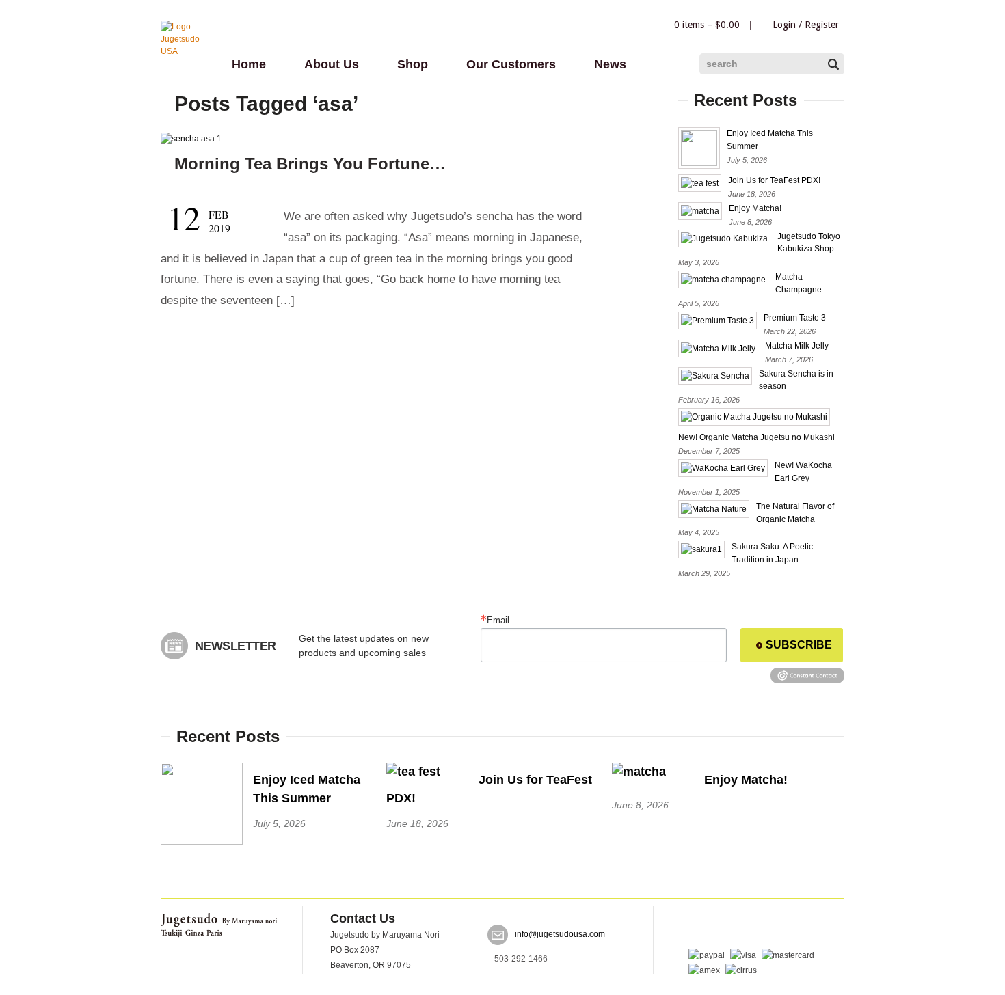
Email (498, 620)
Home (249, 64)
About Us (331, 64)
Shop (412, 64)
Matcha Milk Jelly (797, 346)
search (722, 63)
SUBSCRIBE (799, 645)
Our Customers (511, 64)
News (610, 64)
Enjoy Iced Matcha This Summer (306, 789)
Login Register (806, 24)
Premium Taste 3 (795, 318)
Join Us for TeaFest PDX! (774, 180)
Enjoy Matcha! (755, 208)
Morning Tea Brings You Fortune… (310, 163)
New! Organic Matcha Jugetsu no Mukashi (756, 437)
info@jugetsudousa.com (560, 935)
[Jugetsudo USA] (188, 51)
